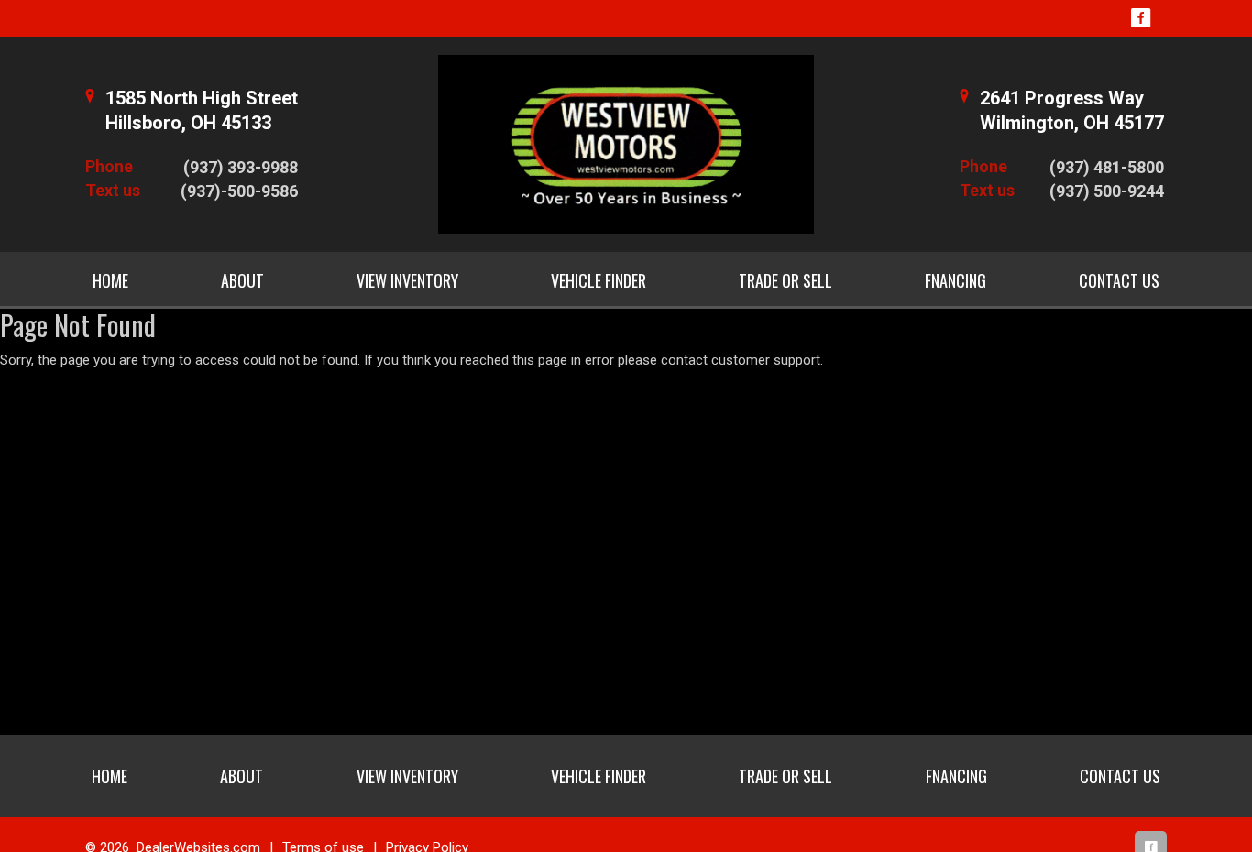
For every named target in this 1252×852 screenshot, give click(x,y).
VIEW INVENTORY (407, 280)
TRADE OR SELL (785, 280)
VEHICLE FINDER (598, 280)
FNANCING (955, 280)
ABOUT (242, 280)
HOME (110, 280)
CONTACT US (1119, 280)
